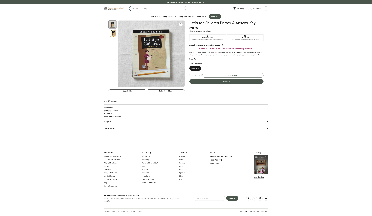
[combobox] (158, 8)
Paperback (195, 68)
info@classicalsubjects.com (221, 156)
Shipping (192, 31)
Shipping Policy (254, 211)
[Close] (203, 2)
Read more (193, 59)
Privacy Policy (244, 211)
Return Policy (264, 211)
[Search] (184, 8)
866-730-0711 (216, 160)
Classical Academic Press (122, 211)
